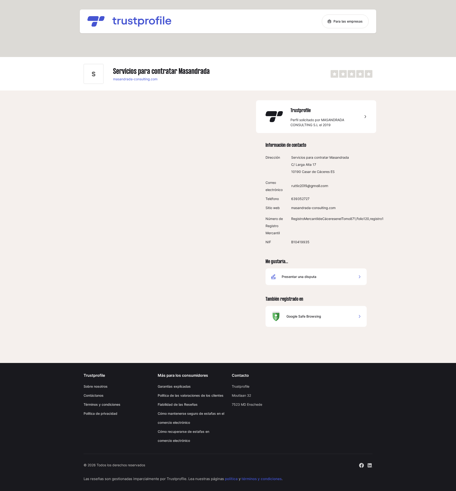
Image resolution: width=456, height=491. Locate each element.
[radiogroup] (351, 74)
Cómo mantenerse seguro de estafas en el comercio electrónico (191, 417)
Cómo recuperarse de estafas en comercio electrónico (183, 436)
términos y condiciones (262, 479)
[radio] (334, 74)
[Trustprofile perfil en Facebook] (361, 465)
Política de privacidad (100, 413)
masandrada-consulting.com (135, 79)
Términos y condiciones (102, 404)
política (231, 479)
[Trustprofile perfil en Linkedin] (370, 465)
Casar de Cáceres (316, 172)
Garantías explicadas (174, 386)
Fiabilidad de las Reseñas (178, 404)
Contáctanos (94, 395)
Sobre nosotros (96, 386)
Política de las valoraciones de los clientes (190, 395)
